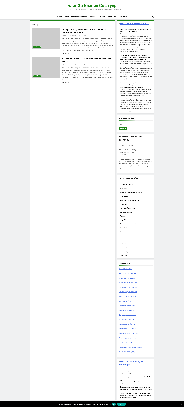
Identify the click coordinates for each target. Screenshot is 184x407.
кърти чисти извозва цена (129, 283)
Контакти (124, 17)
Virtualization (124, 248)
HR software (124, 204)
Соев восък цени (125, 342)
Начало (59, 17)
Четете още (121, 404)
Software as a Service (127, 232)
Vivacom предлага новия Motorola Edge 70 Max (135, 377)
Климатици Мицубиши (127, 329)
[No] (182, 404)
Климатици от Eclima (127, 324)
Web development (126, 252)
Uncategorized (124, 240)
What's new (37, 46)
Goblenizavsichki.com (127, 306)
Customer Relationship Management (131, 192)
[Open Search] (149, 17)
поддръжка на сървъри (128, 278)
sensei (65, 35)
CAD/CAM (123, 188)
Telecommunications (127, 236)
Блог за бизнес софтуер (92, 5)
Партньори (112, 17)
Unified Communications (128, 244)
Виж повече (65, 53)
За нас (102, 17)
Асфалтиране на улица (127, 315)
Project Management (126, 220)
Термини (93, 17)
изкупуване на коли (126, 319)
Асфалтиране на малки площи (130, 347)
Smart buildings (125, 228)
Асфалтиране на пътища (128, 287)
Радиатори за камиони (127, 296)
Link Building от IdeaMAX (128, 292)
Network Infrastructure (127, 208)
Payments (123, 216)
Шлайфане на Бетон (126, 310)
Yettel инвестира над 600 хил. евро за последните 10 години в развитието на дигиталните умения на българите (133, 85)
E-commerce (124, 196)
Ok (114, 404)
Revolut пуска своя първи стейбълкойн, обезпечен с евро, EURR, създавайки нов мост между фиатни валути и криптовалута (135, 57)
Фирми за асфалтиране (127, 273)
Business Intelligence (126, 184)
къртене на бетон (125, 269)
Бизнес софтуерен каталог (76, 17)
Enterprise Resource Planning (129, 200)
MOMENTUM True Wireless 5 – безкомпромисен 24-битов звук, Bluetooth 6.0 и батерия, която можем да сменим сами (135, 395)
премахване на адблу (127, 352)
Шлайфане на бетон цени (128, 333)
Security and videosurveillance (129, 224)
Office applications (126, 212)
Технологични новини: (137, 23)
